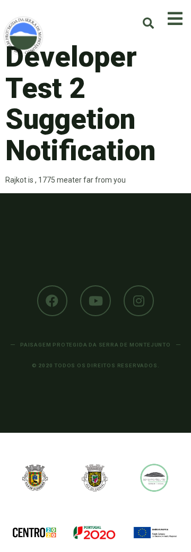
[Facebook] (52, 300)
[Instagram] (139, 300)
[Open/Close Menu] (175, 18)
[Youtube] (95, 300)
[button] (148, 23)
